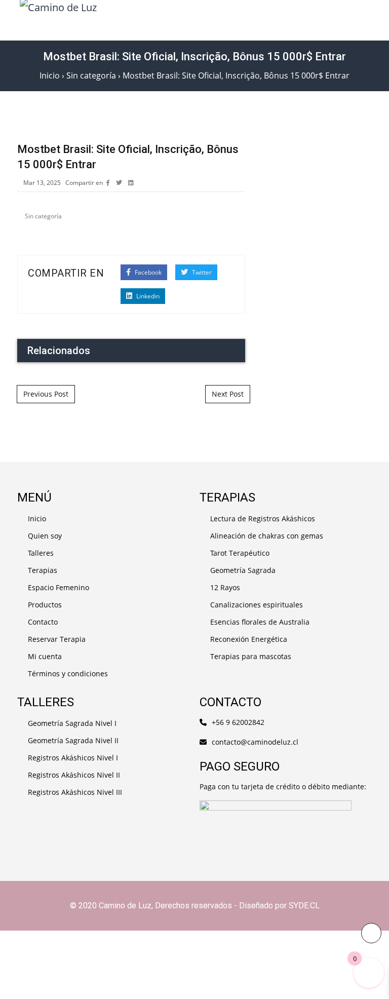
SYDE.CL (304, 905)
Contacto (43, 622)
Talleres (41, 553)
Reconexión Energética (248, 639)
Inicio (37, 518)
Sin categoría (43, 216)
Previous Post (45, 394)
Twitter (201, 272)
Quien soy (45, 536)
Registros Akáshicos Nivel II (74, 775)
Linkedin (147, 296)
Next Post (228, 394)
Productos (45, 604)
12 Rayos (225, 587)
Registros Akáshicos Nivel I (73, 757)
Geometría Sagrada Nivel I (72, 723)
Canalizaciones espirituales (256, 604)
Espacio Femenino (58, 587)
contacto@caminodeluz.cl (255, 742)
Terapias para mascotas (250, 656)
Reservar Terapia (57, 639)
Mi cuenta (45, 656)
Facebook (147, 272)
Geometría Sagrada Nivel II (73, 740)
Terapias (42, 570)
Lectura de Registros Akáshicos (262, 518)
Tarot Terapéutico (239, 553)
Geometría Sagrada (243, 570)
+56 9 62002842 (238, 722)
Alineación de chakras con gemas (266, 536)
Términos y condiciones (68, 673)
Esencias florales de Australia (259, 622)
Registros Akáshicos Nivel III (75, 792)
